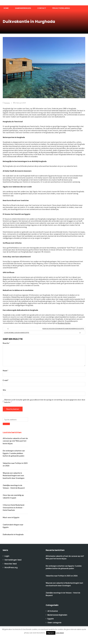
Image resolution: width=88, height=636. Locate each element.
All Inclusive (52, 611)
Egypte (7, 103)
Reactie (6, 343)
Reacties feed (10, 564)
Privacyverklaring (61, 8)
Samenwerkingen (23, 8)
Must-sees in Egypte (11, 517)
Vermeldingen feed (12, 560)
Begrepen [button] (51, 633)
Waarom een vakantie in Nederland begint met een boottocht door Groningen (13, 475)
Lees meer (60, 633)
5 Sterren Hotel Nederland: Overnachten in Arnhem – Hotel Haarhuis (14, 507)
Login (6, 556)
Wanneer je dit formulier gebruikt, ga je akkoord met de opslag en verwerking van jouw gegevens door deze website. (44, 401)
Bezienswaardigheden (57, 615)
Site (4, 390)
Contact (41, 8)
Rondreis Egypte (64, 323)
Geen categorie (54, 622)
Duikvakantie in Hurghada (13, 534)
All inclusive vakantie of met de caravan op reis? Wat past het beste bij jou (15, 440)
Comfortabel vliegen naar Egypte (16, 332)
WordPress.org (11, 567)
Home (6, 8)
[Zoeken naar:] (15, 419)
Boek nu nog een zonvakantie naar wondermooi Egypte (63, 328)
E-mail (6, 380)
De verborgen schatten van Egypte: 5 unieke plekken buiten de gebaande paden (14, 453)
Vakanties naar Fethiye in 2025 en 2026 (61, 576)
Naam (5, 370)
